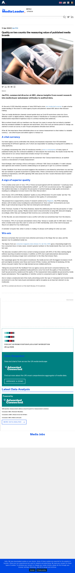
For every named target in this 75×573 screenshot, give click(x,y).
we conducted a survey (54, 106)
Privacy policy (41, 570)
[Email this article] (11, 87)
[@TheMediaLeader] (68, 17)
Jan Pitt (15, 28)
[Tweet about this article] (3, 87)
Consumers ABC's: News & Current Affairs (14, 414)
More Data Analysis (13, 422)
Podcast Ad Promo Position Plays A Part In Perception (27, 344)
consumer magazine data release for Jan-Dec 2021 (33, 244)
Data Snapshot (14, 356)
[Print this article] (14, 87)
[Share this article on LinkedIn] (6, 87)
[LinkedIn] (72, 17)
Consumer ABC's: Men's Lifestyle (11, 417)
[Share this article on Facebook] (9, 87)
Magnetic (50, 201)
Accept (32, 570)
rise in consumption (49, 149)
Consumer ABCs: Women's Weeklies (12, 411)
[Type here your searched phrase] (64, 17)
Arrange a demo (14, 381)
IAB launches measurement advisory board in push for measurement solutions (25, 408)
